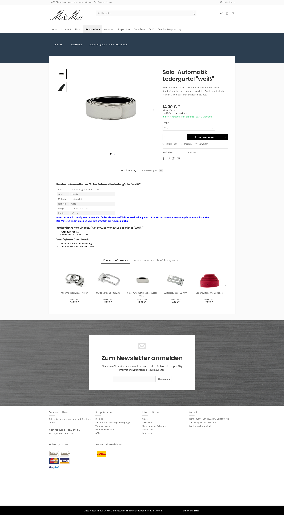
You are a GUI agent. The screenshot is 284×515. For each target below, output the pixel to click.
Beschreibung (128, 170)
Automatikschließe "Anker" (74, 292)
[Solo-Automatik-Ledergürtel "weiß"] (142, 279)
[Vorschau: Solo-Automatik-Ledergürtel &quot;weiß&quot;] (61, 74)
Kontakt (99, 419)
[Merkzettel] (220, 13)
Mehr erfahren (170, 510)
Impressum (147, 433)
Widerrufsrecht (102, 426)
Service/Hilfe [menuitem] (227, 2)
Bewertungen (152, 170)
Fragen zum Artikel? (69, 231)
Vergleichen (171, 143)
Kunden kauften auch (115, 260)
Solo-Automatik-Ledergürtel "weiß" (142, 294)
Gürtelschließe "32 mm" (108, 292)
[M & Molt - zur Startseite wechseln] (71, 15)
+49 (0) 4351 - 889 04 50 (64, 430)
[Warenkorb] (232, 13)
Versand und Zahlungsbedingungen (113, 422)
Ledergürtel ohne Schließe (209, 292)
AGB (97, 433)
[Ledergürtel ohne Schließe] (209, 279)
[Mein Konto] (226, 13)
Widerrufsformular (104, 429)
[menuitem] (146, 13)
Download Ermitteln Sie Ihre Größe (76, 246)
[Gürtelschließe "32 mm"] (108, 279)
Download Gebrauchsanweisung (75, 243)
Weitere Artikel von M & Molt (73, 234)
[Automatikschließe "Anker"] (74, 279)
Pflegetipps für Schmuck (154, 426)
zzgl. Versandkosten (180, 113)
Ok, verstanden (191, 510)
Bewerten (203, 143)
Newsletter (147, 422)
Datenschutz (148, 429)
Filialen (145, 419)
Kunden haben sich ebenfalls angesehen (157, 260)
